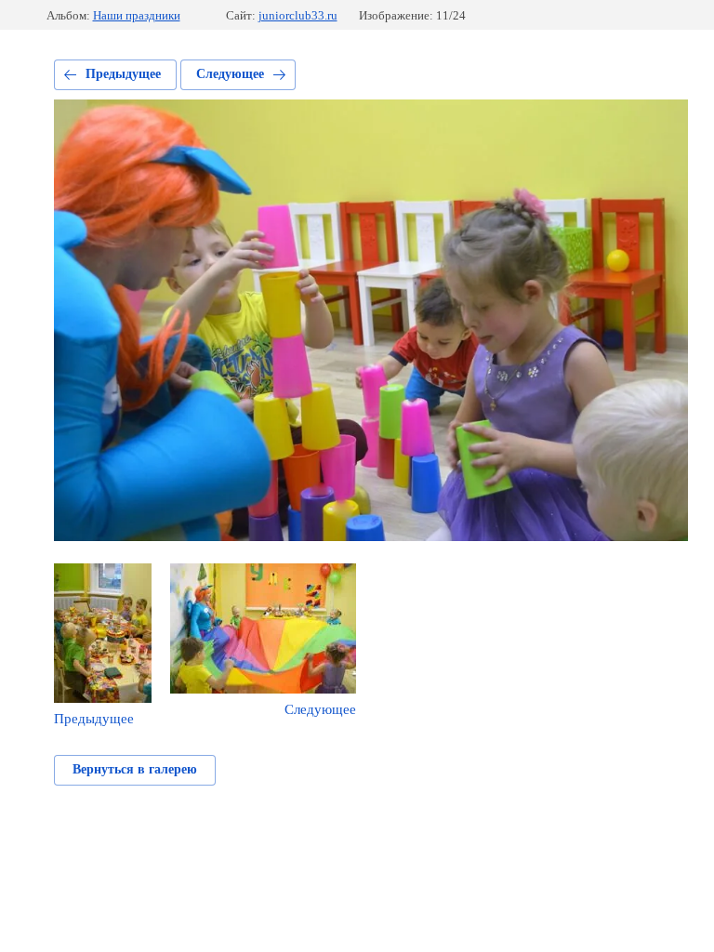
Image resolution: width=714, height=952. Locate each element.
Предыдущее (123, 74)
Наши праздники (136, 15)
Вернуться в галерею (135, 769)
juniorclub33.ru (297, 15)
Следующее (230, 74)
